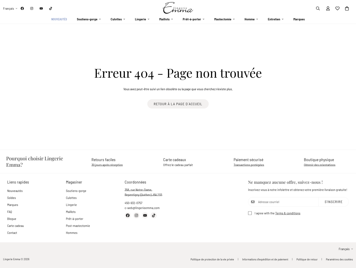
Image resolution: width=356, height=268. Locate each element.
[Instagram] (31, 8)
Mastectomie (222, 19)
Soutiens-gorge (87, 19)
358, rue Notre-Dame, (138, 190)
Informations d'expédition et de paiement (265, 259)
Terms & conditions (287, 213)
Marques (299, 19)
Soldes (11, 198)
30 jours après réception (107, 165)
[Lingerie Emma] (178, 8)
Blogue (11, 219)
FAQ (9, 212)
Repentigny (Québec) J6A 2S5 (143, 194)
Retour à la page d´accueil (178, 104)
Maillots (164, 19)
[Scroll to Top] (348, 245)
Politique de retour (307, 259)
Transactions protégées (249, 165)
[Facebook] (22, 8)
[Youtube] (41, 8)
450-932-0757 (133, 203)
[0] (347, 8)
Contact (12, 232)
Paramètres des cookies (339, 259)
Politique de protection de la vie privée (212, 259)
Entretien (274, 19)
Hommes (71, 232)
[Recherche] (318, 8)
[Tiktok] (50, 8)
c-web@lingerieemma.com (142, 208)
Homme (250, 19)
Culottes (116, 19)
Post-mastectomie (78, 226)
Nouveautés (59, 19)
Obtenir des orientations (319, 165)
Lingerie (140, 19)
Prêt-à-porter (192, 19)
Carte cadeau (15, 226)
